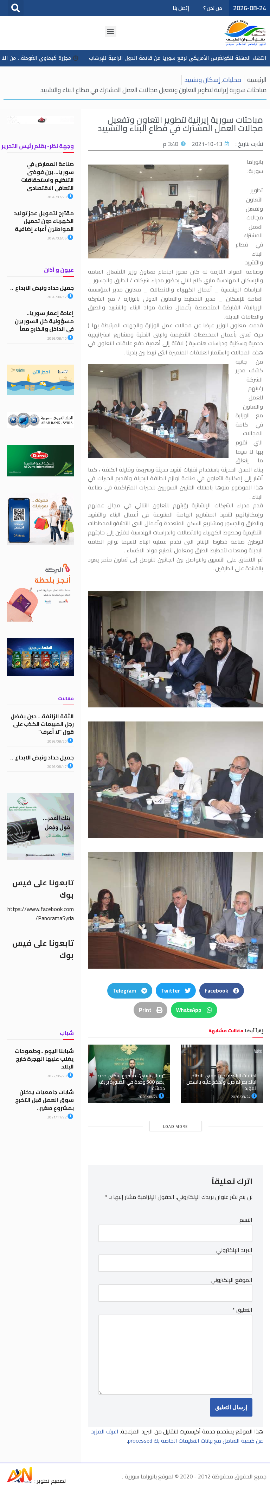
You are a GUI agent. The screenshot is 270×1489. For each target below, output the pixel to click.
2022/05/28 (57, 1076)
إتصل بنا (181, 8)
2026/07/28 (57, 197)
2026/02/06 (57, 238)
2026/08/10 (57, 338)
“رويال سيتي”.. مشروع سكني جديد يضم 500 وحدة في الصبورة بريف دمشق (131, 1082)
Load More (175, 1126)
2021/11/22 (57, 1117)
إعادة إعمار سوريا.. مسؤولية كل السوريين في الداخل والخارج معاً (44, 321)
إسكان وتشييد (202, 79)
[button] (16, 8)
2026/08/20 (57, 741)
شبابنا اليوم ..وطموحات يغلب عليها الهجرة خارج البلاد (44, 1059)
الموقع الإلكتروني (231, 1280)
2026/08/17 (57, 297)
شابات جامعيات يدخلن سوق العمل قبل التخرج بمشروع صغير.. (44, 1100)
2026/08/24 (241, 1096)
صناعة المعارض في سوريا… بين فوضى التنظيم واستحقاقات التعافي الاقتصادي (47, 176)
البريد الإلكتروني (234, 1250)
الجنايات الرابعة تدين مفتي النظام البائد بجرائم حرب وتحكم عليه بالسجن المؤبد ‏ (222, 1082)
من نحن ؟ (212, 8)
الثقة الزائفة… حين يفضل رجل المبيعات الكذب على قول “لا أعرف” (42, 724)
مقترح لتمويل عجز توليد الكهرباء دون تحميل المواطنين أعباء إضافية (44, 221)
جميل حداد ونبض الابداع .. (42, 287)
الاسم (245, 1220)
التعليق (242, 1310)
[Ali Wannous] (19, 1480)
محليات (232, 79)
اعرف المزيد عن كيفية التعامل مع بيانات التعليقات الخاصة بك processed (177, 1436)
